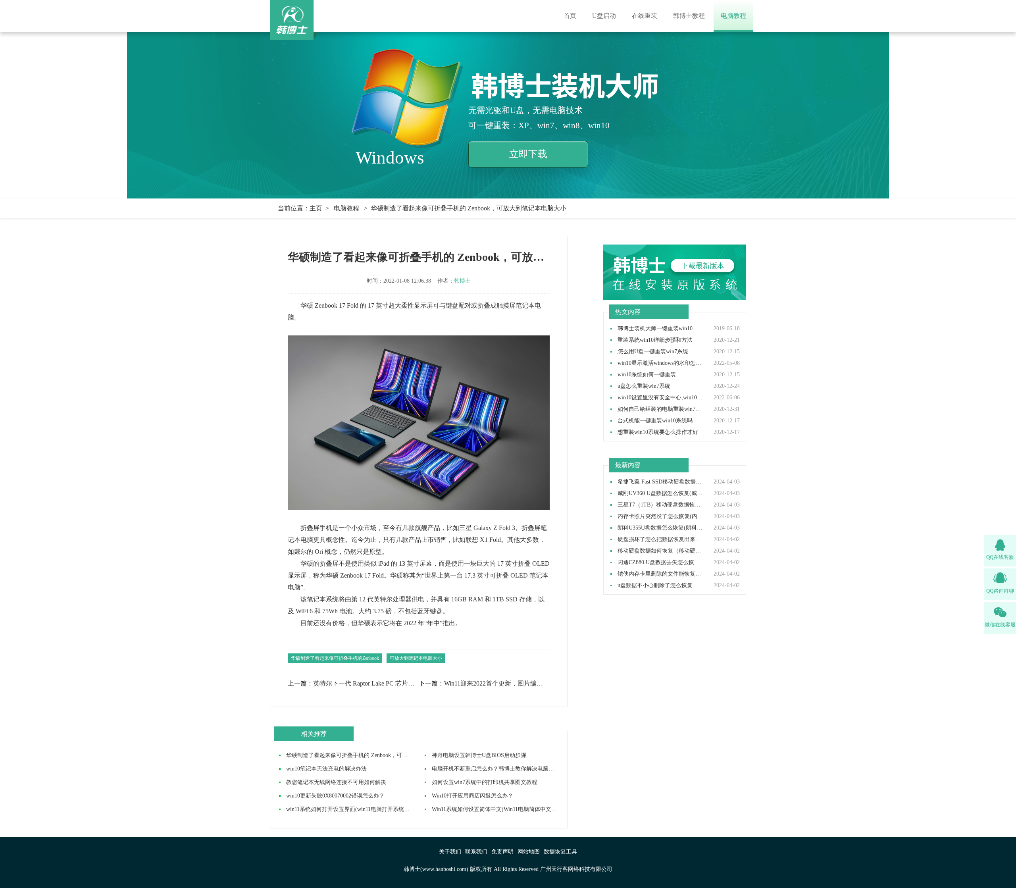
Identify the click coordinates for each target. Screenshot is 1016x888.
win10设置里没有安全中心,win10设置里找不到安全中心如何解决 (660, 398)
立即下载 (528, 154)
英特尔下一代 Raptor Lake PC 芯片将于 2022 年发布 (365, 683)
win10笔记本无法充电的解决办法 (326, 769)
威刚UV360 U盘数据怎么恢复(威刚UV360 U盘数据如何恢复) (660, 493)
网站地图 (529, 852)
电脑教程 (733, 15)
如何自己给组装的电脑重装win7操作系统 (660, 409)
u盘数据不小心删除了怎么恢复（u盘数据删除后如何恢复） (660, 585)
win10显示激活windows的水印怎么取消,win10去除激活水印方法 (660, 363)
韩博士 (462, 281)
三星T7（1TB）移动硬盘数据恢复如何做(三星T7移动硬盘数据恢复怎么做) (660, 505)
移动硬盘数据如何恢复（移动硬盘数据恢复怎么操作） (660, 551)
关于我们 (450, 852)
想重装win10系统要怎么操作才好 (658, 432)
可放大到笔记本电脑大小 (416, 658)
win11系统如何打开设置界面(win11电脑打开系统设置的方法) (360, 809)
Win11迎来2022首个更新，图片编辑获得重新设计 (496, 683)
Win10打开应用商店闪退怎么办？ (472, 796)
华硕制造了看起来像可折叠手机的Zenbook (335, 658)
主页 (316, 208)
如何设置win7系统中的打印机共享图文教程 (484, 782)
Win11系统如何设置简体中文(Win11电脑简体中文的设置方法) (506, 809)
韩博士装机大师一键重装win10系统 (660, 328)
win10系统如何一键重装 (647, 375)
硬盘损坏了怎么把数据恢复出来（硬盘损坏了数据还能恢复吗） (660, 539)
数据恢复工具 (560, 852)
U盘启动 (604, 15)
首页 (570, 15)
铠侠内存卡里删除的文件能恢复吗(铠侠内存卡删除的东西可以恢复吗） (660, 574)
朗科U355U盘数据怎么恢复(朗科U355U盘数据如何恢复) (660, 528)
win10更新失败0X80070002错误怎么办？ (335, 796)
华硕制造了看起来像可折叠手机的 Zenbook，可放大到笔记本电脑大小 (372, 755)
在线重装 (644, 15)
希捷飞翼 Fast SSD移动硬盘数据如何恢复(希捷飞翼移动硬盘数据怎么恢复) (660, 482)
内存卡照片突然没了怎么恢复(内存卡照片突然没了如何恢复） (660, 516)
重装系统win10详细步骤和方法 (655, 340)
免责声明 (502, 852)
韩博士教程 (689, 15)
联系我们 (476, 852)
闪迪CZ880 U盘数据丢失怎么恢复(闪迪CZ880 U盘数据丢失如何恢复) (660, 562)
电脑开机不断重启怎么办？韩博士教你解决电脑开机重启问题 (507, 769)
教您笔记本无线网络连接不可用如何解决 (336, 782)
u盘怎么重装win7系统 (644, 386)
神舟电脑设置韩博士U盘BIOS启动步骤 (479, 755)
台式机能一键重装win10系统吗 (655, 421)
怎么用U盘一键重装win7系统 (653, 351)
